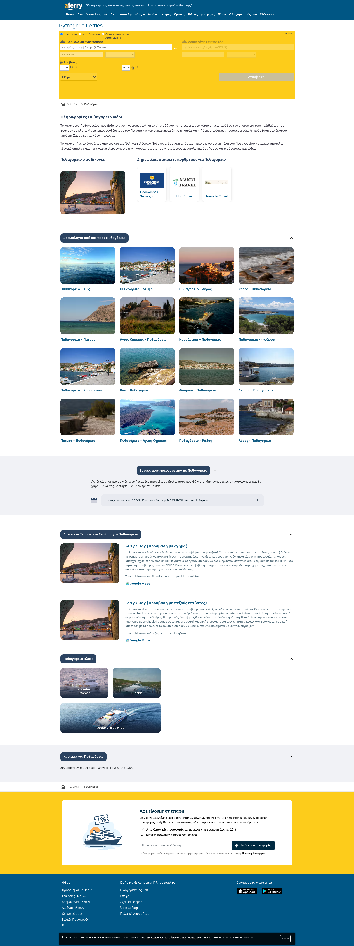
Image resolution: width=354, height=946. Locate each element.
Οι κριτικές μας (72, 914)
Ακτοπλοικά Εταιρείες (92, 14)
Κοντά (285, 938)
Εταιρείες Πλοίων (74, 896)
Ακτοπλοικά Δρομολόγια (127, 14)
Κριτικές (179, 14)
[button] (266, 14)
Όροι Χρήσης (129, 908)
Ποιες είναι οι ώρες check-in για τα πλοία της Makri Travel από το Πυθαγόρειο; (158, 500)
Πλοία (222, 14)
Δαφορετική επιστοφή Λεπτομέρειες (117, 35)
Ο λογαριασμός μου (243, 14)
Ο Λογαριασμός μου (134, 890)
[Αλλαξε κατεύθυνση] (176, 48)
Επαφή (124, 896)
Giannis (137, 693)
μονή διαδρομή (91, 33)
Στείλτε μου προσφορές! (255, 845)
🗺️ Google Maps (137, 584)
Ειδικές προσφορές (201, 14)
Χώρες (166, 14)
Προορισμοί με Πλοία (77, 890)
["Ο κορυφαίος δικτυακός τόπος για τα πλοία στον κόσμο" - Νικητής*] (73, 6)
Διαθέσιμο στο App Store (247, 891)
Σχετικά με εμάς (131, 902)
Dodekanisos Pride (110, 728)
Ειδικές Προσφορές (75, 919)
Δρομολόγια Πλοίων (76, 902)
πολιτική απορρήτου (242, 937)
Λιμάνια (153, 14)
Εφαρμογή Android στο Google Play (272, 891)
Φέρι (66, 882)
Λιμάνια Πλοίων (73, 908)
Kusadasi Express (84, 691)
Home (70, 14)
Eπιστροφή (70, 33)
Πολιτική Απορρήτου (254, 853)
